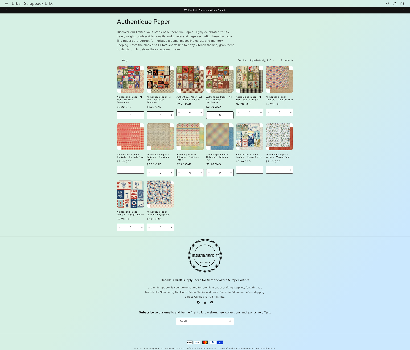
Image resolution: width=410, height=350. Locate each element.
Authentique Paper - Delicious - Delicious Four (158, 157)
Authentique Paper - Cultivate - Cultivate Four (279, 98)
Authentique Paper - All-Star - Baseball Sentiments (130, 100)
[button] (6, 3)
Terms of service (227, 348)
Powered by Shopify (174, 348)
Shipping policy (245, 348)
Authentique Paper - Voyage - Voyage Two (158, 213)
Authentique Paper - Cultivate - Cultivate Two (130, 155)
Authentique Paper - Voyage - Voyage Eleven (249, 155)
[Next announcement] (403, 10)
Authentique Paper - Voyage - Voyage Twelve (130, 213)
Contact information (265, 348)
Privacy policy (209, 348)
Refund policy (193, 348)
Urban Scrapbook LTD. (153, 348)
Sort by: (242, 60)
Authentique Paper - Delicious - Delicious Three (187, 157)
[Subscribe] (230, 321)
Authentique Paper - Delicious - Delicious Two (217, 157)
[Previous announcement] (6, 10)
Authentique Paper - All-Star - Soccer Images (249, 98)
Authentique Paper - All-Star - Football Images (189, 98)
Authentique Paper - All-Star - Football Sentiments (219, 100)
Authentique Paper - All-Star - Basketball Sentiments (160, 100)
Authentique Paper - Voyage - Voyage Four (278, 155)
